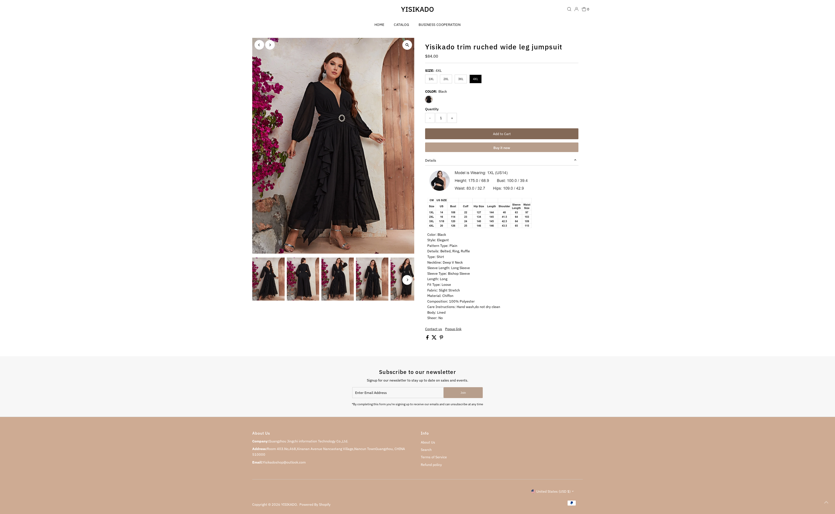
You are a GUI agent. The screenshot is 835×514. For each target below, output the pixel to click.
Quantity (432, 109)
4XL (475, 79)
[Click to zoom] (407, 45)
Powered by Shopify (315, 504)
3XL (460, 79)
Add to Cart (502, 134)
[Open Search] (569, 9)
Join (463, 393)
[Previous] (259, 45)
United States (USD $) (553, 491)
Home (379, 24)
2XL (446, 79)
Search (426, 449)
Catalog (401, 24)
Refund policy (431, 464)
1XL (431, 79)
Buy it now (501, 148)
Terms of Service (434, 457)
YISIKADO (417, 9)
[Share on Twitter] (435, 338)
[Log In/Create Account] (576, 9)
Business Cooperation (440, 24)
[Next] (270, 45)
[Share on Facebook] (427, 338)
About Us (428, 442)
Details (430, 160)
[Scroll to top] (826, 502)
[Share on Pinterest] (441, 338)
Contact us (433, 329)
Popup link (453, 329)
